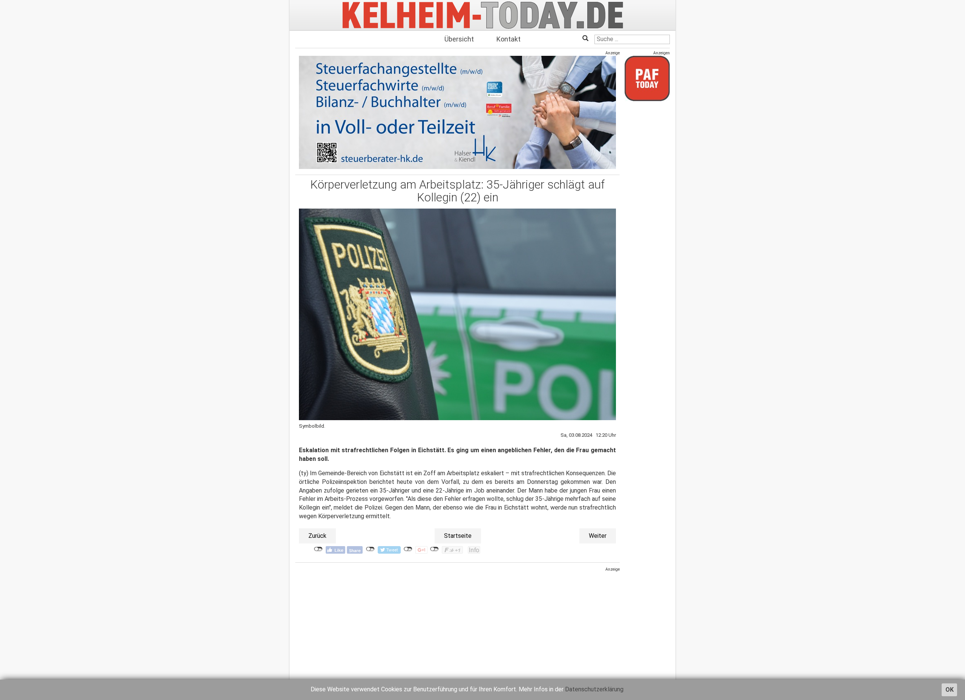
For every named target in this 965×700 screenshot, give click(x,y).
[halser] (457, 112)
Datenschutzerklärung (594, 689)
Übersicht (459, 39)
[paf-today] (647, 78)
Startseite (458, 535)
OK (949, 689)
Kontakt (508, 39)
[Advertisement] (457, 625)
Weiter (598, 535)
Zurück (317, 535)
